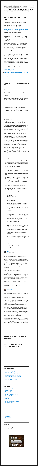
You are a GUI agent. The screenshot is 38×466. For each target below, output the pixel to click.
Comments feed (8, 416)
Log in (6, 413)
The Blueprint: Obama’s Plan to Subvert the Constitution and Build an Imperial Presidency (16, 29)
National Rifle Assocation (10, 372)
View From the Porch (9, 402)
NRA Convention (15, 76)
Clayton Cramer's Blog (9, 388)
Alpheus (9, 157)
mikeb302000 (9, 289)
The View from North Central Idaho (12, 401)
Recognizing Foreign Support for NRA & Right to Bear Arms (16, 72)
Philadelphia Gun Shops (9, 377)
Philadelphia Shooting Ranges (11, 379)
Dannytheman (9, 251)
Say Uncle (7, 398)
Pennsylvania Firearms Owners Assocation (13, 375)
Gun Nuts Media (8, 391)
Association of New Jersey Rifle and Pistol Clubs (14, 371)
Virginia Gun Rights (9, 404)
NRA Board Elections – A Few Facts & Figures (13, 70)
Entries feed (7, 414)
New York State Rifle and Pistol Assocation (13, 373)
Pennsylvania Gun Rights (10, 397)
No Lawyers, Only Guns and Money (11, 394)
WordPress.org (8, 417)
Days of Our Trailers (9, 390)
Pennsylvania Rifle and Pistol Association (13, 376)
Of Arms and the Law (9, 395)
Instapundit (7, 392)
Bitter (6, 76)
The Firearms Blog (8, 399)
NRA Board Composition (9, 69)
